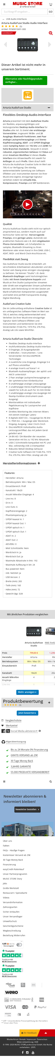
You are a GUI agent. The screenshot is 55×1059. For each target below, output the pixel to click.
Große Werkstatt (11, 888)
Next (49, 44)
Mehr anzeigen (26, 692)
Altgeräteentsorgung (16, 741)
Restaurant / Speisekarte (15, 892)
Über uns (7, 840)
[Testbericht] (27, 95)
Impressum (31, 1039)
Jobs (5, 883)
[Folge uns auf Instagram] (28, 1053)
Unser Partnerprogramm (15, 874)
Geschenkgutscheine (13, 926)
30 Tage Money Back (13, 859)
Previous (6, 44)
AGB (36, 1042)
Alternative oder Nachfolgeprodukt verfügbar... (23, 80)
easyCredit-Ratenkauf (13, 869)
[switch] (19, 944)
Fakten (6, 845)
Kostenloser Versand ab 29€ (16, 855)
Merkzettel (11, 725)
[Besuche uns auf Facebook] (22, 1053)
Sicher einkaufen (11, 911)
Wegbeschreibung (12, 930)
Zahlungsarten (10, 907)
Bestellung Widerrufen (14, 935)
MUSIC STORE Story (12, 878)
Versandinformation (13, 902)
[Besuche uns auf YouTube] (33, 1053)
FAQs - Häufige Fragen (14, 850)
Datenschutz (42, 1039)
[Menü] (21, 942)
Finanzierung (9, 864)
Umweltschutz (10, 921)
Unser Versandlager (12, 916)
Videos (6, 897)
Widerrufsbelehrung (25, 1042)
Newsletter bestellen (26, 809)
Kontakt (23, 1039)
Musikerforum (12, 1039)
